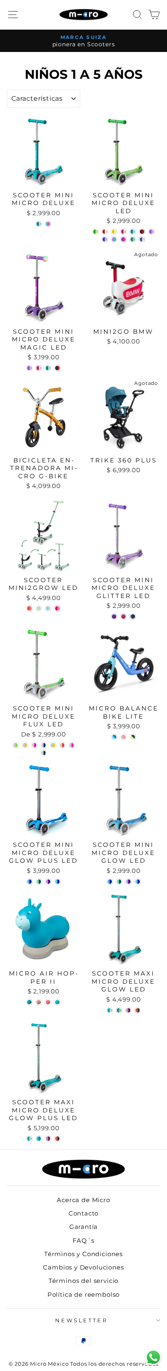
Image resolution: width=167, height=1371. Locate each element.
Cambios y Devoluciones (83, 1267)
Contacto (84, 1213)
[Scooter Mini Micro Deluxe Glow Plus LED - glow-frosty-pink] (48, 882)
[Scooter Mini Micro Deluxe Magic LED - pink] (39, 368)
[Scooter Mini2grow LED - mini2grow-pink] (57, 608)
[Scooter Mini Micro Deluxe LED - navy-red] (142, 232)
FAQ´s (83, 1240)
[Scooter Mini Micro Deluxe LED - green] (95, 232)
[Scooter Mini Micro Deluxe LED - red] (105, 232)
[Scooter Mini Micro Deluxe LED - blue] (105, 239)
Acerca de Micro (83, 1200)
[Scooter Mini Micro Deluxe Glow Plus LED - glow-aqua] (57, 882)
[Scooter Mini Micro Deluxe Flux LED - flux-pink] (34, 745)
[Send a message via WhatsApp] (153, 1357)
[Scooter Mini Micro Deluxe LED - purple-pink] (123, 239)
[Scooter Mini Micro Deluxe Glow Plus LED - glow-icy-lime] (39, 882)
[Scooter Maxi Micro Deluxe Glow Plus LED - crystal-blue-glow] (39, 1139)
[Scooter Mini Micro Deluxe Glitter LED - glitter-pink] (123, 616)
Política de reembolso (83, 1294)
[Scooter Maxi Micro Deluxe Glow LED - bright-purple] (128, 1010)
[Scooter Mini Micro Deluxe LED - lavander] (114, 239)
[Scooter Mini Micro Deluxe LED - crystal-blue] (133, 239)
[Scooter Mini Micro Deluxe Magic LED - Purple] (29, 368)
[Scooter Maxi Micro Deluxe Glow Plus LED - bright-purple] (48, 1139)
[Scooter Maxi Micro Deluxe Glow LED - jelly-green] (110, 1010)
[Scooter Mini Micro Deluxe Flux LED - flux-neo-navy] (44, 753)
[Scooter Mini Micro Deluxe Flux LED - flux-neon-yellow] (53, 745)
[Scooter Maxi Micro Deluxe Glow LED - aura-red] (138, 1010)
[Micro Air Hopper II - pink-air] (48, 1002)
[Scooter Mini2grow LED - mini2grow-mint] (39, 608)
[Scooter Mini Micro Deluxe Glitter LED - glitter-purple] (114, 616)
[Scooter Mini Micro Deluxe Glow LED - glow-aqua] (138, 882)
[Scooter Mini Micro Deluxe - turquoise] (48, 224)
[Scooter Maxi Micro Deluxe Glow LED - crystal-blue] (119, 1010)
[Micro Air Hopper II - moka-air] (39, 1002)
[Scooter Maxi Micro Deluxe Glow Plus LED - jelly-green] (29, 1139)
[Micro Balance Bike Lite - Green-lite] (133, 737)
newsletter (81, 1320)
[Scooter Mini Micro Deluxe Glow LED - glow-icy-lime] (119, 882)
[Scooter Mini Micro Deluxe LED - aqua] (133, 232)
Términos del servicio (83, 1281)
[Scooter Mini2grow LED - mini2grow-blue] (48, 608)
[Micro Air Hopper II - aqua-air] (57, 1002)
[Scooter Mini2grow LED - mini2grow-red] (29, 608)
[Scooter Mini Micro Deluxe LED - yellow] (114, 232)
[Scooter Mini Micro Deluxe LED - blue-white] (142, 239)
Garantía (83, 1227)
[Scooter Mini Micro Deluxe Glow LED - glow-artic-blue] (110, 882)
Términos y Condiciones (83, 1254)
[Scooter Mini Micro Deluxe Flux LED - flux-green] (16, 745)
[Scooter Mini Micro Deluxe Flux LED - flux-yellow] (25, 745)
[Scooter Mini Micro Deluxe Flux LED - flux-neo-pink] (72, 745)
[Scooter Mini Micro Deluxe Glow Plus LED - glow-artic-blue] (29, 882)
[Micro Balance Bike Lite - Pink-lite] (123, 737)
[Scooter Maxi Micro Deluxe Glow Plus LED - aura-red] (57, 1139)
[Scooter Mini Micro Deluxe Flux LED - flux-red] (62, 745)
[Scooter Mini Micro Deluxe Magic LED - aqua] (48, 368)
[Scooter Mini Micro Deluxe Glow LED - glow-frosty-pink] (128, 882)
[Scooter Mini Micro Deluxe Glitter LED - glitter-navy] (133, 616)
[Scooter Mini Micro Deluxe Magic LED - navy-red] (57, 368)
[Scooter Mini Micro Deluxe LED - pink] (123, 232)
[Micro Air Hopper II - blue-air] (29, 1002)
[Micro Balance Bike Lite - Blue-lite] (114, 737)
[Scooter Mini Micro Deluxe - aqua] (39, 224)
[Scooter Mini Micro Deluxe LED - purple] (151, 232)
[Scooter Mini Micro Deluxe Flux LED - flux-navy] (44, 745)
